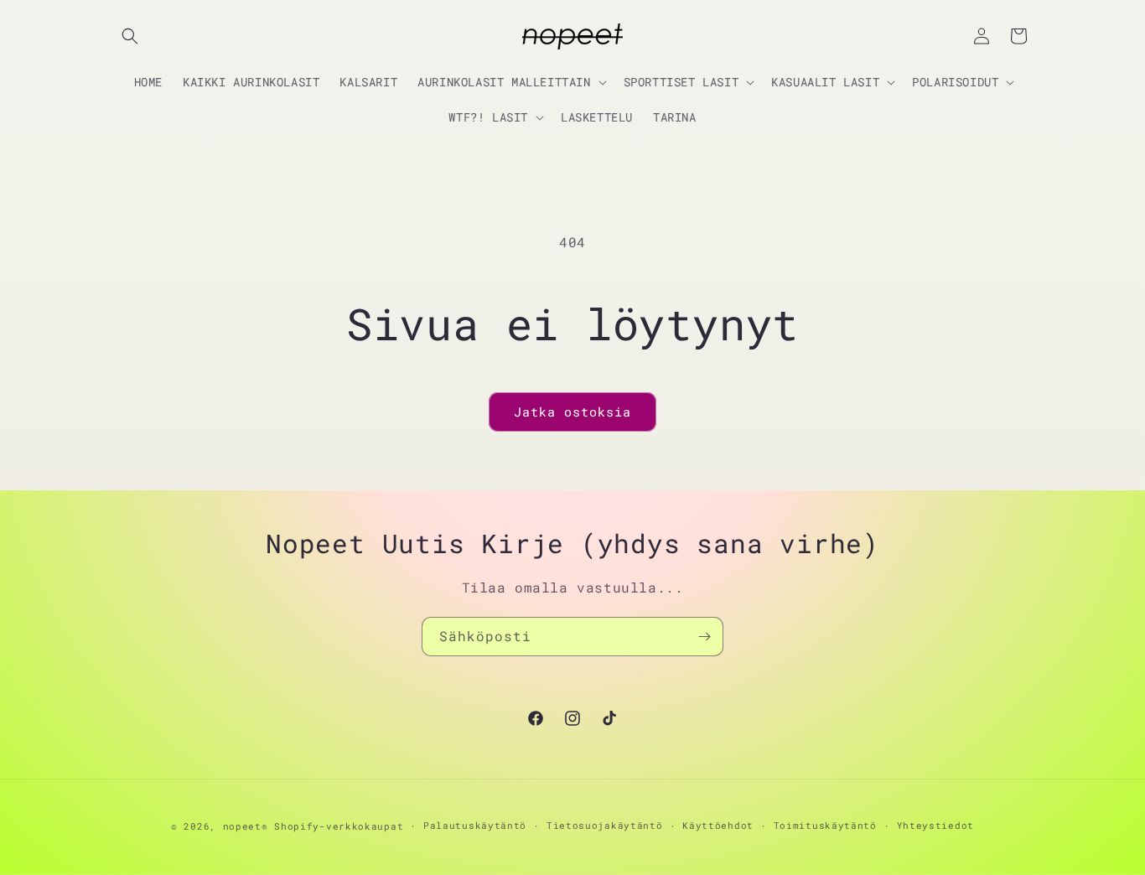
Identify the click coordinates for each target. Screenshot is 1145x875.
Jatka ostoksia (572, 411)
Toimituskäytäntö (825, 825)
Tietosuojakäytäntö (605, 825)
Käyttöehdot (718, 825)
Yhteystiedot (935, 825)
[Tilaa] (704, 636)
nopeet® (245, 826)
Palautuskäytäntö (474, 825)
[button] (129, 36)
